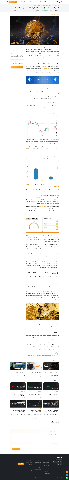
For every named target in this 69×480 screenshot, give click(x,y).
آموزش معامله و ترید (22, 371)
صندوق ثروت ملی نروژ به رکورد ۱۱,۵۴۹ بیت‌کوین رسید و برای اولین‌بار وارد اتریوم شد (34, 394)
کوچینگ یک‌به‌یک (47, 471)
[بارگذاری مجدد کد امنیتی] (51, 443)
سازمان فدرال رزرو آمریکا (55, 139)
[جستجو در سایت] (24, 2)
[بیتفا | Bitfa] (59, 2)
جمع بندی (22, 58)
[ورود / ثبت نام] (7, 2)
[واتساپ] (58, 464)
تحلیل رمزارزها (34, 1)
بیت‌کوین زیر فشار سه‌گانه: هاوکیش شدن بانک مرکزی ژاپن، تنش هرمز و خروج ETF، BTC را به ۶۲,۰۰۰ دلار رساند (18, 394)
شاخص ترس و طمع (42, 206)
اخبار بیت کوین (53, 14)
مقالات (56, 5)
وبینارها (31, 467)
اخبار (53, 5)
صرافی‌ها (53, 1)
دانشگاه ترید (30, 459)
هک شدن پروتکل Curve (43, 66)
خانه (58, 5)
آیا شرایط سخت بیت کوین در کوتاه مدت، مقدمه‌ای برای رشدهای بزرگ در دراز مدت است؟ (17, 56)
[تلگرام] (58, 462)
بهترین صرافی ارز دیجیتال (37, 469)
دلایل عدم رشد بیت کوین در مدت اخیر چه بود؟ (17, 50)
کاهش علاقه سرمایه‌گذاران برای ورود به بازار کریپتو (16, 53)
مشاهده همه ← (34, 418)
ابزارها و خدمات (45, 1)
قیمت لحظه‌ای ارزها (38, 459)
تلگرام (53, 349)
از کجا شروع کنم (20, 1)
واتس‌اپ (50, 349)
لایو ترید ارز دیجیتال (47, 459)
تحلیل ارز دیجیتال (38, 460)
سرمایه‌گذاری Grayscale (49, 291)
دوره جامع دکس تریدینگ (28, 460)
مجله (27, 1)
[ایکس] (61, 464)
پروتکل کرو (39, 237)
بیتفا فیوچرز (48, 460)
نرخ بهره (47, 155)
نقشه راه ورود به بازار (29, 470)
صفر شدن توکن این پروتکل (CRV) (46, 68)
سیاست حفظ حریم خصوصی (10, 477)
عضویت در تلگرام (20, 463)
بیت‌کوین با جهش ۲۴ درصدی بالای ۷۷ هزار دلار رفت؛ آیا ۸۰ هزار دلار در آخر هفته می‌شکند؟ (51, 394)
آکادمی (30, 1)
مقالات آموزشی (56, 371)
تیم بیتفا (56, 10)
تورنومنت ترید (39, 465)
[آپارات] (56, 462)
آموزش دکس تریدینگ (38, 371)
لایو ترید (49, 1)
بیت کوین (55, 47)
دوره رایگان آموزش (17, 70)
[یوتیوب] (54, 462)
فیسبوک (43, 349)
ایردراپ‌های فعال (38, 464)
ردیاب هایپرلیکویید (38, 462)
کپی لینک (39, 349)
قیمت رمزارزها (39, 1)
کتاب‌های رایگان (30, 469)
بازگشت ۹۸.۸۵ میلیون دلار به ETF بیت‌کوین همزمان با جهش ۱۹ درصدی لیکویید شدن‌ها (35, 412)
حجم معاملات (32, 201)
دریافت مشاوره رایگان (13, 1)
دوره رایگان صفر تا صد (29, 462)
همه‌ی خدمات (47, 473)
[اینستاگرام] (61, 462)
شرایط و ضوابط (16, 477)
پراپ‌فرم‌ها (39, 467)
